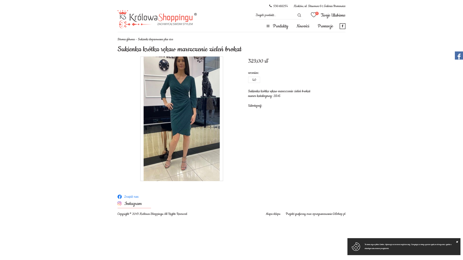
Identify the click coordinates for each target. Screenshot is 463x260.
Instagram (133, 204)
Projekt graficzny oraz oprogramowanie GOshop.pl (315, 214)
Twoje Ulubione (333, 15)
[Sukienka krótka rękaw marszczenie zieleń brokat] (181, 119)
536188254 (280, 6)
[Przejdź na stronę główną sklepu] (157, 19)
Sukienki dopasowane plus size (155, 39)
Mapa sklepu (273, 214)
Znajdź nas (131, 196)
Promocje (325, 26)
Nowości (302, 26)
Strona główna (126, 39)
